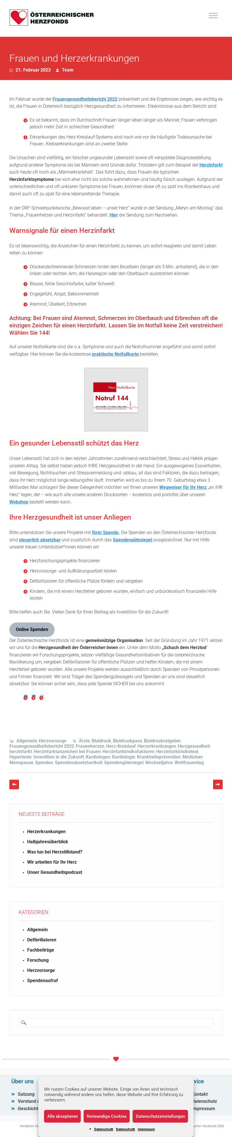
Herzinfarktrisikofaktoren (128, 751)
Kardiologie (123, 757)
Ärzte (84, 740)
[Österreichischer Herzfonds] (51, 24)
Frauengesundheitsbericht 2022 (85, 99)
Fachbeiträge (40, 950)
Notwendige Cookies (107, 1116)
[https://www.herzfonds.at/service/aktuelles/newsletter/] (41, 696)
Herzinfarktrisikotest (177, 751)
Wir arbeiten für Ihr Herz (52, 862)
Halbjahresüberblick (47, 841)
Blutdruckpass (127, 740)
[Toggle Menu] (213, 15)
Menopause (21, 762)
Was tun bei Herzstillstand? (54, 852)
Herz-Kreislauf (121, 746)
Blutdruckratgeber (162, 740)
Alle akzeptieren (62, 1116)
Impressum (146, 1129)
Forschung (38, 960)
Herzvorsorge (52, 740)
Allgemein (26, 740)
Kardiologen (98, 757)
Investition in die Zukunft (58, 757)
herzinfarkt (20, 751)
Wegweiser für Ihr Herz (183, 487)
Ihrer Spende (105, 532)
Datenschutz (103, 1129)
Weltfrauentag (189, 762)
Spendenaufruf (42, 980)
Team (68, 70)
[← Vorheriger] (14, 784)
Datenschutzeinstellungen (160, 1116)
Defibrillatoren (41, 940)
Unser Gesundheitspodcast (54, 872)
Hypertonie (20, 757)
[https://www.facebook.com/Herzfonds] (25, 696)
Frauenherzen (90, 746)
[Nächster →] (218, 784)
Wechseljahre (159, 762)
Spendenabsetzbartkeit (78, 762)
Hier (113, 215)
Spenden (44, 762)
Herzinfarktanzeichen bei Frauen (67, 751)
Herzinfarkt (211, 165)
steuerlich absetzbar (40, 539)
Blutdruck (101, 740)
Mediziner (192, 757)
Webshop (18, 502)
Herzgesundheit (194, 746)
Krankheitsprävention (159, 757)
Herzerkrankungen (157, 746)
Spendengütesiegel (132, 539)
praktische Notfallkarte (116, 354)
